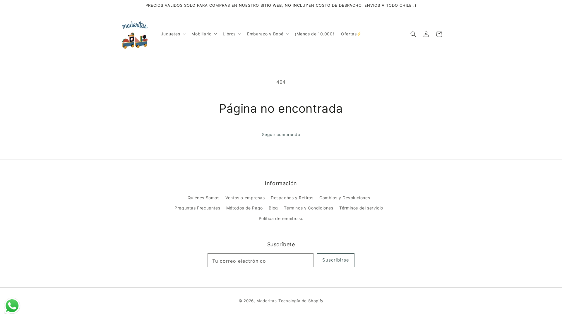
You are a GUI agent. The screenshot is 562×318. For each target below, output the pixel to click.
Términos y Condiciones (308, 207)
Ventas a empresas (245, 197)
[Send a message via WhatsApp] (12, 306)
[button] (413, 33)
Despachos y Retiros (292, 197)
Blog (273, 207)
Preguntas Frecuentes (197, 207)
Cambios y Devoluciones (344, 197)
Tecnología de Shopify (300, 300)
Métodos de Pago (244, 207)
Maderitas (266, 300)
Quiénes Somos (204, 197)
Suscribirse (335, 260)
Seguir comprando (281, 134)
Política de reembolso (281, 218)
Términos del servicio (361, 207)
